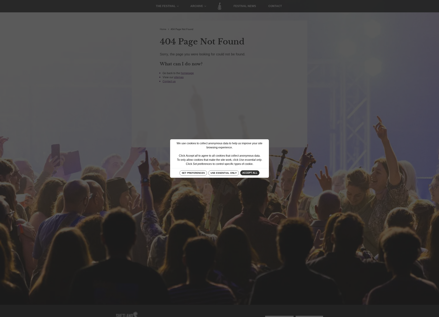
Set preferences (193, 173)
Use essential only (224, 173)
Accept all (249, 172)
